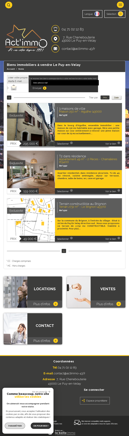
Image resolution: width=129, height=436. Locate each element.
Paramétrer (15, 425)
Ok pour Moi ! (40, 425)
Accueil (11, 69)
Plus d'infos (45, 304)
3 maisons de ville (72, 108)
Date (116, 97)
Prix (105, 97)
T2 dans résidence (72, 156)
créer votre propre (18, 79)
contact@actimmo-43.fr (78, 49)
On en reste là (39, 391)
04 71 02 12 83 (73, 29)
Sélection (111, 14)
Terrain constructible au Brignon (82, 204)
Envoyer (37, 88)
